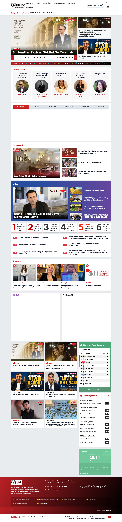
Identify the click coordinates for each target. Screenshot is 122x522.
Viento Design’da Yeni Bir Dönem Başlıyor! (37, 228)
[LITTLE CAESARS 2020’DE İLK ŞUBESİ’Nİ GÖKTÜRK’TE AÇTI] (76, 216)
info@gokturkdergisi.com (54, 489)
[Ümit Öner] (22, 86)
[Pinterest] (88, 486)
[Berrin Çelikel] (100, 86)
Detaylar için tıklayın (94, 389)
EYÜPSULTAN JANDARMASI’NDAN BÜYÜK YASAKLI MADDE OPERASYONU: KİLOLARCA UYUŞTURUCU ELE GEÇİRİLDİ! (88, 253)
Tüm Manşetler (92, 499)
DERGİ (38, 3)
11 (44, 58)
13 (50, 58)
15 (57, 58)
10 (41, 58)
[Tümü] (108, 261)
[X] (85, 486)
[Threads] (104, 486)
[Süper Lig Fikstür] (108, 396)
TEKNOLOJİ (68, 295)
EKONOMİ (71, 3)
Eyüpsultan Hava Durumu (22, 499)
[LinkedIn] (94, 486)
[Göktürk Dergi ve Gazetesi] (18, 5)
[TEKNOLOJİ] (108, 295)
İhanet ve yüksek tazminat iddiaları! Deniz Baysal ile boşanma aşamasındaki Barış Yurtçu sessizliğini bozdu (60, 366)
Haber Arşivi (43, 503)
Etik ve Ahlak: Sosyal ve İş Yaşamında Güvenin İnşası (80, 76)
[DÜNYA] (58, 295)
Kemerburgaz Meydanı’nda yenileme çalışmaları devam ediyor (89, 228)
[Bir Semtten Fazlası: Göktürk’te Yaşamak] (27, 351)
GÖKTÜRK (47, 3)
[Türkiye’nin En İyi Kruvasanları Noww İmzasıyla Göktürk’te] (69, 152)
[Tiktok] (101, 486)
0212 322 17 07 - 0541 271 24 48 (57, 486)
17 (63, 58)
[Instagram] (91, 486)
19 (69, 58)
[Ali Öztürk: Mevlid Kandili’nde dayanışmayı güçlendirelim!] (61, 381)
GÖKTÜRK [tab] (53, 106)
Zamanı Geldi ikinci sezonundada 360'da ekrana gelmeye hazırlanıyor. (71, 228)
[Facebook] (81, 486)
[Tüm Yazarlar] (108, 69)
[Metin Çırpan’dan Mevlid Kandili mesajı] (27, 381)
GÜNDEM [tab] (20, 106)
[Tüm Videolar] (108, 184)
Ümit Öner (22, 94)
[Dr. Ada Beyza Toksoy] (80, 86)
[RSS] (107, 486)
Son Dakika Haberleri (21, 503)
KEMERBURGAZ (59, 3)
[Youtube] (97, 486)
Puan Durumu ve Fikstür (70, 499)
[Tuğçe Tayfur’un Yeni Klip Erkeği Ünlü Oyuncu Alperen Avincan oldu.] (27, 409)
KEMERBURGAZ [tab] (69, 106)
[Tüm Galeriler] (108, 145)
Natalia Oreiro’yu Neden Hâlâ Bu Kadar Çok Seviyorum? (41, 76)
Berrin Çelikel (100, 94)
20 (72, 58)
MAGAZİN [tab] (101, 106)
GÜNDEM (29, 3)
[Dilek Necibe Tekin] (61, 86)
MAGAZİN (29, 7)
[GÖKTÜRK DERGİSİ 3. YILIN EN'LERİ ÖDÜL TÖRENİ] (69, 172)
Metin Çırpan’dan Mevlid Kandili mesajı (106, 228)
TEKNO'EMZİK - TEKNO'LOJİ (61, 75)
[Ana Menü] (107, 7)
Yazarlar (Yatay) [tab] (19, 69)
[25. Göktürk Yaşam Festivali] (69, 162)
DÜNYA (16, 295)
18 (66, 58)
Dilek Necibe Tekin (61, 94)
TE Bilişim (108, 510)
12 (47, 58)
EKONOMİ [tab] (85, 106)
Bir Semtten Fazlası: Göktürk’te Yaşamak (22, 76)
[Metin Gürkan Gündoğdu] (41, 86)
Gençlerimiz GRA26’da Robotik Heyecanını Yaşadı (54, 228)
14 (54, 58)
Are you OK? (100, 74)
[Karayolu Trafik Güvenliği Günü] (76, 190)
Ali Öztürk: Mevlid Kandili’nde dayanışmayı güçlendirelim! (51, 13)
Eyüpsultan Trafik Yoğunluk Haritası (49, 499)
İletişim (13, 510)
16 (60, 58)
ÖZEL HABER (53, 224)
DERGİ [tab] (37, 106)
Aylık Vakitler (84, 473)
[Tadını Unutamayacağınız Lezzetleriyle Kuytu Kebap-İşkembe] (76, 207)
